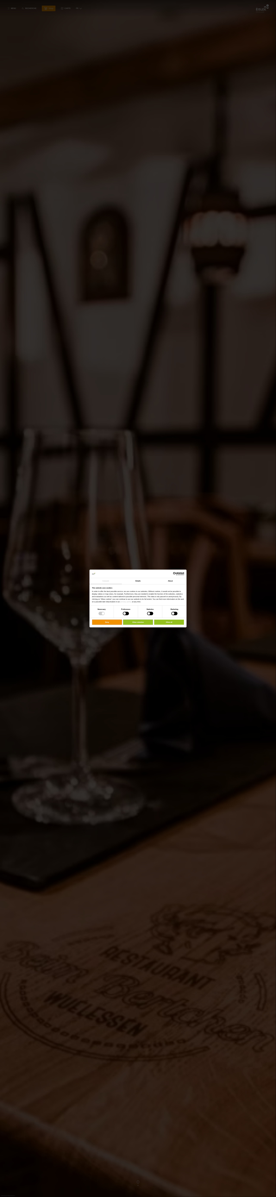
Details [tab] (138, 581)
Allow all (169, 622)
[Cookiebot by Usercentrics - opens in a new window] (174, 573)
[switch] (126, 613)
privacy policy (126, 602)
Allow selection (138, 622)
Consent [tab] (105, 581)
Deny (107, 622)
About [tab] (170, 581)
